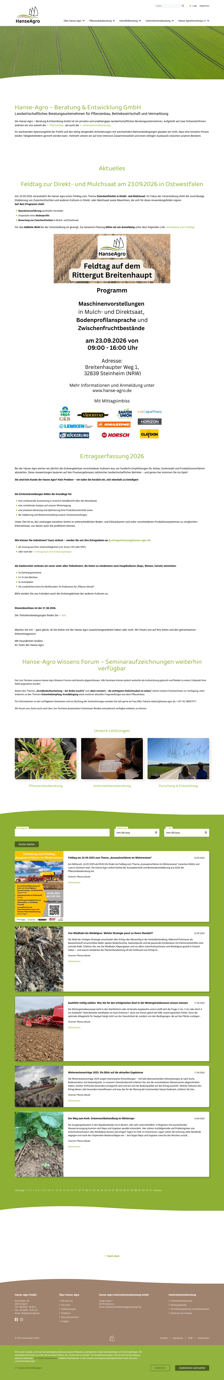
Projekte (65, 1321)
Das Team (66, 1305)
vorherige (19, 1190)
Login (194, 6)
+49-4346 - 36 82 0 (27, 1307)
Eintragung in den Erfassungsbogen (53, 551)
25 (105, 1190)
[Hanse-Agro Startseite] (28, 13)
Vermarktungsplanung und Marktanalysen (190, 1309)
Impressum (178, 1338)
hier (64, 615)
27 (113, 1190)
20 (86, 1190)
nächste (157, 1190)
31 (128, 1190)
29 (120, 1190)
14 (64, 1190)
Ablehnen (160, 1367)
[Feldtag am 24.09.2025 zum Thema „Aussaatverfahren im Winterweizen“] (39, 886)
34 (139, 1190)
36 (147, 1190)
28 (117, 1190)
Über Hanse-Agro (72, 20)
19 (83, 1190)
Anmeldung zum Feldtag (180, 227)
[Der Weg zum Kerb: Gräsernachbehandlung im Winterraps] (39, 1144)
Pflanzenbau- (57, 125)
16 (71, 1190)
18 (79, 1190)
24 (101, 1190)
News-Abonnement (70, 1317)
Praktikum (66, 1313)
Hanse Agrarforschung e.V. (192, 20)
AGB (190, 1338)
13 (60, 1190)
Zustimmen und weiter (192, 1367)
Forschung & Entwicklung (178, 786)
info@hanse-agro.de (30, 1313)
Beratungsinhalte (178, 1305)
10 (49, 1190)
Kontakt (163, 1338)
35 (143, 1190)
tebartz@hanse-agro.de (163, 701)
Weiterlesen (74, 882)
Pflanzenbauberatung (100, 20)
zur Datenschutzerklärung (45, 1358)
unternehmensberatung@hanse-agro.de (123, 1307)
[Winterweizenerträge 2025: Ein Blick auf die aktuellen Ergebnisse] (39, 1086)
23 (98, 1190)
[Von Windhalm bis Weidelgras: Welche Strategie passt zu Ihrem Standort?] (39, 958)
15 (68, 1190)
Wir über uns (67, 1301)
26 (109, 1190)
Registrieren (204, 6)
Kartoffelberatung (129, 20)
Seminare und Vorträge (181, 1313)
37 (150, 1190)
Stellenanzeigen (68, 1309)
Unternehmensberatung (158, 20)
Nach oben (113, 1256)
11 (53, 1190)
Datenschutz (203, 1338)
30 (124, 1190)
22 (94, 1190)
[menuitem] (76, 20)
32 (132, 1190)
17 (75, 1190)
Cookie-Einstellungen (29, 1367)
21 (90, 1190)
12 (56, 1190)
